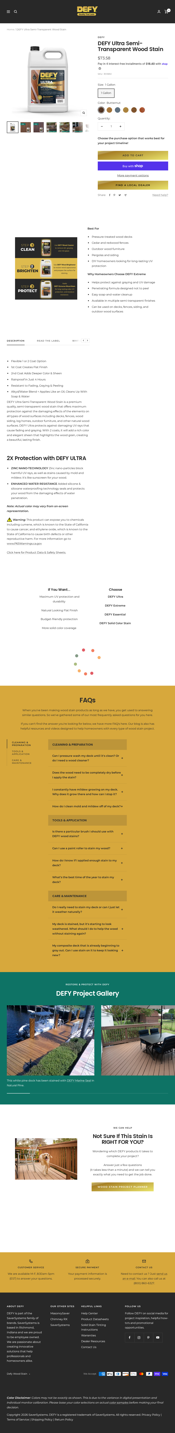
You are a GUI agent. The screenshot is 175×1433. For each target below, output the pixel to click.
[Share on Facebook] (109, 195)
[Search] (15, 11)
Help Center (89, 1313)
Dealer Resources (93, 1341)
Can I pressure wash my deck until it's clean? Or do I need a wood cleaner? (85, 758)
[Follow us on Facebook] (129, 1337)
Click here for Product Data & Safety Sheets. (36, 552)
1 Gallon (106, 93)
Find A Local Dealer (133, 185)
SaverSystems (60, 1325)
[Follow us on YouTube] (158, 1337)
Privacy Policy (151, 1414)
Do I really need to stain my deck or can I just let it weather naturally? (85, 910)
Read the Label (48, 340)
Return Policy (64, 1419)
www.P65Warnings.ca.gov (24, 543)
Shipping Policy (41, 1419)
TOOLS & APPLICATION (21, 752)
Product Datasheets (95, 1319)
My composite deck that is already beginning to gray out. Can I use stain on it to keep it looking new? (85, 950)
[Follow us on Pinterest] (148, 1337)
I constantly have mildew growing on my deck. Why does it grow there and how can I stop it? (85, 792)
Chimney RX (59, 1319)
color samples (119, 1402)
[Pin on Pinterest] (114, 195)
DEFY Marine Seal (79, 1080)
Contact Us (88, 1347)
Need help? (160, 195)
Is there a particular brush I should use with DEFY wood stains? (82, 834)
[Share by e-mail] (125, 195)
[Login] (158, 11)
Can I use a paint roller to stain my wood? (81, 848)
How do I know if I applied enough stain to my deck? (84, 863)
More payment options (133, 175)
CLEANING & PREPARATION (21, 743)
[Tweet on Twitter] (119, 195)
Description (16, 340)
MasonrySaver (60, 1313)
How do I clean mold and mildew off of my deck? (86, 806)
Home (10, 29)
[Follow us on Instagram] (139, 1337)
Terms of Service (18, 1419)
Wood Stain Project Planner (123, 1186)
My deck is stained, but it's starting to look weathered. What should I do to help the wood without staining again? (85, 928)
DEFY (101, 37)
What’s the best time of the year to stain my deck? (83, 880)
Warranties (88, 1335)
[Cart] (166, 11)
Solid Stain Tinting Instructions (93, 1327)
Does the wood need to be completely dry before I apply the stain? (86, 775)
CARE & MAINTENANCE (22, 761)
